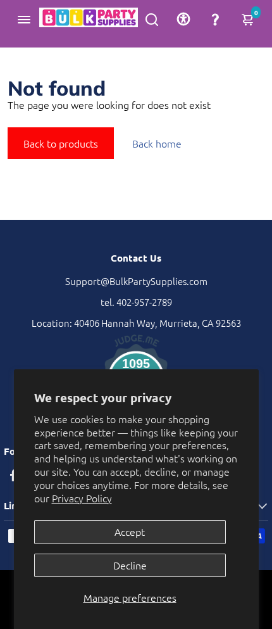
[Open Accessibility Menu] (183, 19)
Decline (130, 565)
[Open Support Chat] (215, 19)
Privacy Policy (82, 498)
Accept (129, 531)
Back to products (60, 143)
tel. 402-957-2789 (136, 301)
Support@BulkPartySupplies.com (136, 281)
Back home (157, 143)
